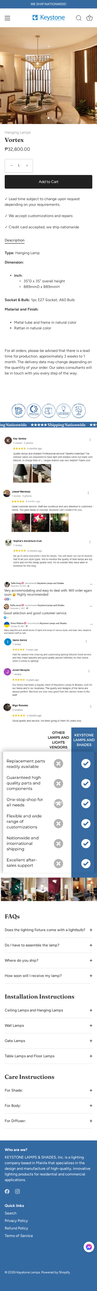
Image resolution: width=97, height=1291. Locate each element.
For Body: (13, 1105)
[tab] (17, 240)
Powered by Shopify (55, 1272)
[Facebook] (7, 1191)
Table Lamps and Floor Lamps (29, 1056)
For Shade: (14, 1090)
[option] (48, 410)
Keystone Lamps (28, 1272)
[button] (89, 1247)
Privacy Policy (16, 1220)
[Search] (79, 19)
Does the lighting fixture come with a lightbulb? (45, 930)
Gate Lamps (15, 1040)
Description (14, 240)
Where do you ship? (21, 960)
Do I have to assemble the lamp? (32, 945)
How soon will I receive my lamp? (33, 975)
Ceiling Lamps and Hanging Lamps (34, 1010)
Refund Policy (16, 1228)
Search (10, 1213)
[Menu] (7, 18)
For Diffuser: (15, 1121)
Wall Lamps (14, 1025)
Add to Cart (48, 181)
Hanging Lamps (18, 132)
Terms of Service (19, 1235)
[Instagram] (17, 1191)
